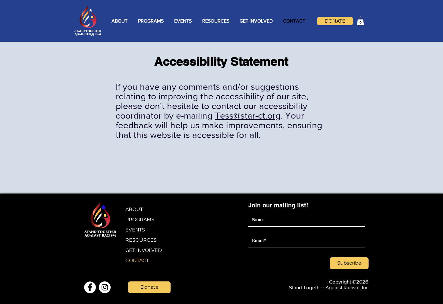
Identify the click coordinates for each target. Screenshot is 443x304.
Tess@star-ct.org (248, 115)
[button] (119, 21)
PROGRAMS (139, 219)
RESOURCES (141, 240)
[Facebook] (90, 287)
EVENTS (135, 230)
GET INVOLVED (143, 250)
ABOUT (134, 209)
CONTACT (137, 260)
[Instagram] (105, 287)
